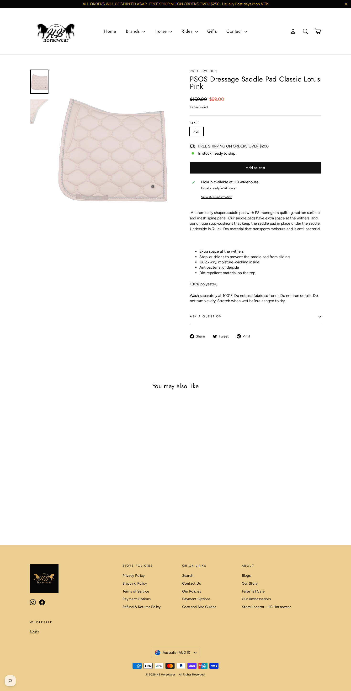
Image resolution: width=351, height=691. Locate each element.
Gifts (212, 31)
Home (110, 31)
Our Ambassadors (256, 599)
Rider (187, 31)
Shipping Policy (134, 583)
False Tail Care (253, 591)
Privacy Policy (133, 575)
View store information (216, 197)
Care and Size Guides (199, 607)
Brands (133, 31)
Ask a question (206, 316)
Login (34, 631)
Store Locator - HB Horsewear (266, 607)
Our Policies (191, 591)
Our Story (250, 583)
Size (194, 123)
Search (187, 575)
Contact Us (191, 583)
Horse (161, 31)
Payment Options (136, 599)
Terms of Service (135, 591)
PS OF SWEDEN (203, 71)
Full (196, 131)
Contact (234, 31)
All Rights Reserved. (192, 674)
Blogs (246, 575)
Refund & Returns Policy (141, 607)
